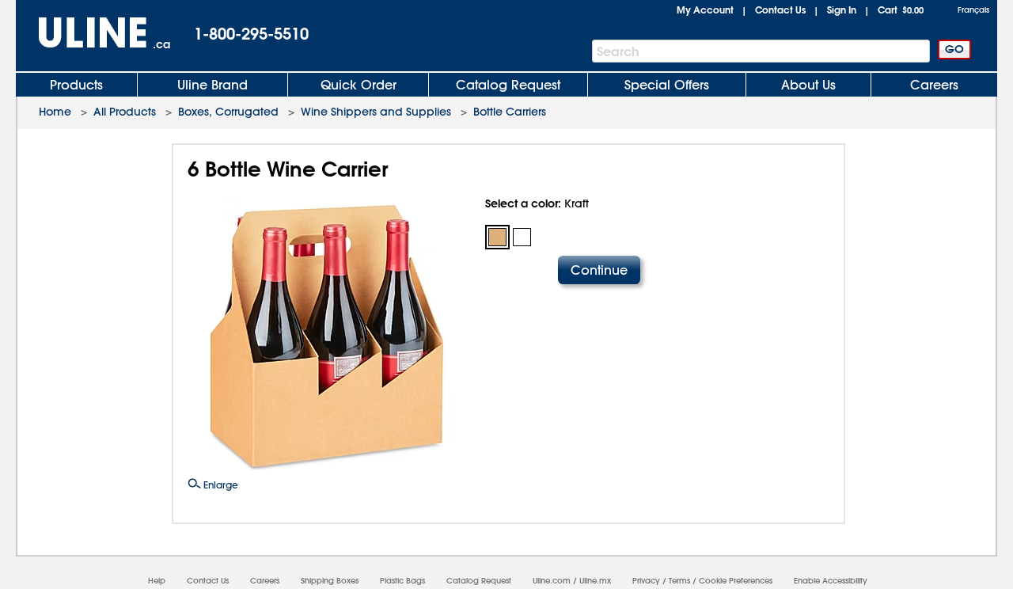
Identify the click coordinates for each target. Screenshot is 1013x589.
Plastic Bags (402, 581)
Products (76, 85)
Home (55, 111)
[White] (522, 237)
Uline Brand (212, 85)
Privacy (646, 581)
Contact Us (780, 9)
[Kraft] (497, 237)
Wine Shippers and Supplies (376, 111)
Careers (934, 85)
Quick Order (358, 85)
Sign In (841, 9)
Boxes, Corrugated (228, 111)
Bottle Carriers (509, 111)
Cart (901, 9)
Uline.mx (595, 581)
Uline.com (552, 581)
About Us (808, 85)
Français (973, 10)
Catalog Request (508, 85)
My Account (705, 9)
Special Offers (666, 85)
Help (156, 581)
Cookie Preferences (735, 581)
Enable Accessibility (830, 581)
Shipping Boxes (330, 581)
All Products (124, 111)
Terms (679, 581)
